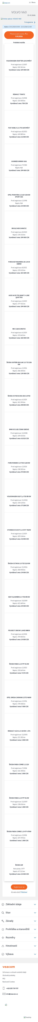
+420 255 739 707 (12, 988)
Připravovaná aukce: (19, 35)
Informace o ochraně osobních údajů (14, 972)
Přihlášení (24, 892)
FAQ (4, 979)
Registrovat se (19, 887)
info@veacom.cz (12, 994)
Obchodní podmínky (9, 975)
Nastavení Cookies (9, 982)
